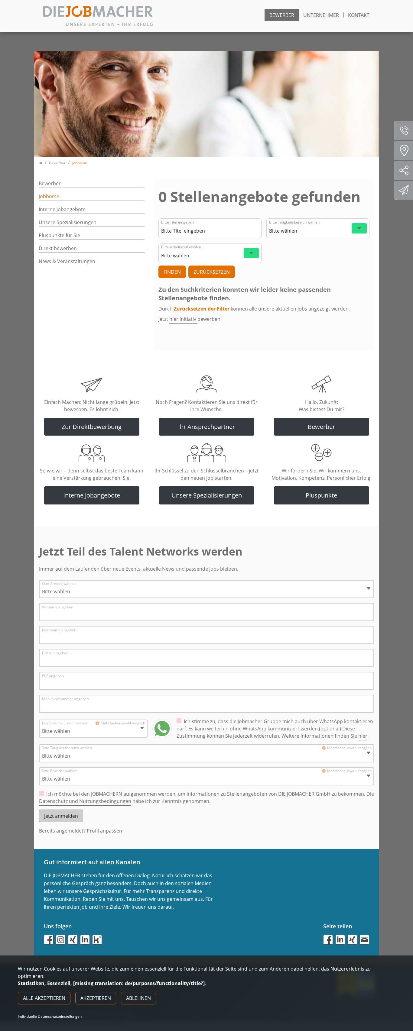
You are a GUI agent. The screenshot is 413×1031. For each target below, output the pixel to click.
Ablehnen (138, 998)
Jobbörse (49, 196)
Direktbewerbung (404, 190)
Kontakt (358, 15)
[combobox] (209, 230)
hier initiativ (183, 319)
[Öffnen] (359, 228)
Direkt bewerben (58, 248)
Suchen (172, 272)
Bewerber (281, 15)
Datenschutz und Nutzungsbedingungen (85, 801)
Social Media (404, 170)
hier (362, 736)
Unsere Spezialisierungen (67, 222)
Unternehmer (321, 15)
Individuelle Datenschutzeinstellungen (50, 1016)
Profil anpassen (104, 830)
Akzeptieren (95, 998)
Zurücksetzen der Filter (201, 308)
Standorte (404, 150)
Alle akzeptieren (44, 998)
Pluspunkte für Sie (59, 235)
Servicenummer (404, 130)
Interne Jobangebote (62, 209)
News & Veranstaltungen (67, 261)
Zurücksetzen (211, 272)
